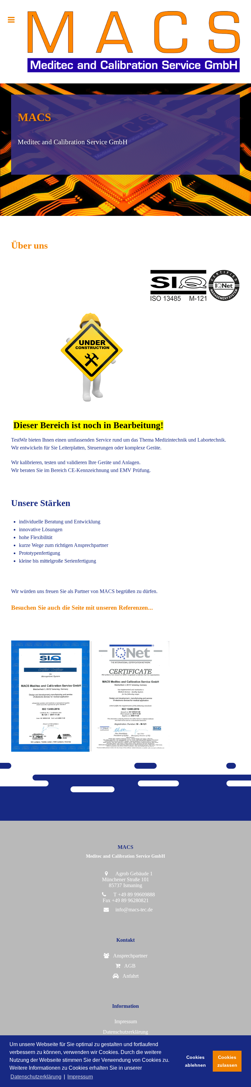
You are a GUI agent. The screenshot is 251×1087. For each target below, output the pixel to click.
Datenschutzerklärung (125, 1032)
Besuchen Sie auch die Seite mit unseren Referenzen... (82, 607)
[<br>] (125, 919)
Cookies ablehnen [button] (195, 1061)
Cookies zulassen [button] (227, 1061)
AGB (129, 966)
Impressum (125, 1021)
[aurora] (125, 41)
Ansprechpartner (128, 955)
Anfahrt (129, 976)
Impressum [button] (80, 1076)
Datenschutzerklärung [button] (35, 1076)
